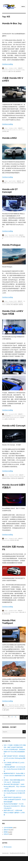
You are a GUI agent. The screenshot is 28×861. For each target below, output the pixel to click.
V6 (15, 708)
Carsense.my (5, 853)
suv (8, 708)
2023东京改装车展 (6, 415)
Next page (26, 717)
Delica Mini (5, 69)
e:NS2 (8, 182)
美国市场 (21, 304)
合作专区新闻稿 (8, 827)
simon (6, 68)
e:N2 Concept (5, 476)
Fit (6, 612)
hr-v (17, 129)
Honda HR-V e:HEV (11, 129)
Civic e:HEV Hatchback (19, 415)
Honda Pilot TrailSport (8, 621)
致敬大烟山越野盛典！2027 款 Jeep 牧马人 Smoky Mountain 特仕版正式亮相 (14, 769)
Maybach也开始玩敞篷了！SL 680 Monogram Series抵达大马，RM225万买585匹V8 (14, 806)
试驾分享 (6, 834)
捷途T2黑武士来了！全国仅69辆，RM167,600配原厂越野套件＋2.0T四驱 (14, 813)
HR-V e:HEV (22, 129)
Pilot (20, 706)
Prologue (20, 303)
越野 (5, 710)
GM (4, 303)
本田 (14, 71)
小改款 (20, 612)
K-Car (13, 69)
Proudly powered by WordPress (17, 853)
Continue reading (7, 64)
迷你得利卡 (18, 71)
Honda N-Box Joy (12, 23)
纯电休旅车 (15, 304)
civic (3, 236)
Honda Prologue (11, 245)
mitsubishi (18, 69)
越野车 (7, 710)
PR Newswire (8, 847)
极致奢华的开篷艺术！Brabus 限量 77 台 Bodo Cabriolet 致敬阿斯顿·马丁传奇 (14, 776)
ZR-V (18, 417)
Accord (4, 540)
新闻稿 (5, 832)
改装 (23, 612)
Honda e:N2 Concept (13, 425)
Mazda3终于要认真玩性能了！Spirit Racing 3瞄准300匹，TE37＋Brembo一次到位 (14, 786)
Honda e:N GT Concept (10, 190)
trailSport (12, 708)
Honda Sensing (10, 706)
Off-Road (16, 706)
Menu (23, 6)
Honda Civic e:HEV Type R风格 (12, 312)
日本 (12, 71)
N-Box (23, 69)
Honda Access (13, 417)
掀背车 (6, 419)
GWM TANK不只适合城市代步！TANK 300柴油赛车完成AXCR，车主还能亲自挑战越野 (15, 799)
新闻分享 (20, 68)
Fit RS (9, 612)
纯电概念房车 (21, 478)
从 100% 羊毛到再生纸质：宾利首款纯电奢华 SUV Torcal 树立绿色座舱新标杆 (14, 752)
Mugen (16, 612)
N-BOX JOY (5, 71)
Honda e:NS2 (9, 138)
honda (10, 69)
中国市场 (13, 478)
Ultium (4, 304)
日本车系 (4, 131)
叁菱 (9, 71)
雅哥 (18, 540)
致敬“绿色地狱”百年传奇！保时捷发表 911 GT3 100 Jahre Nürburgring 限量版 (14, 758)
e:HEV (3, 417)
